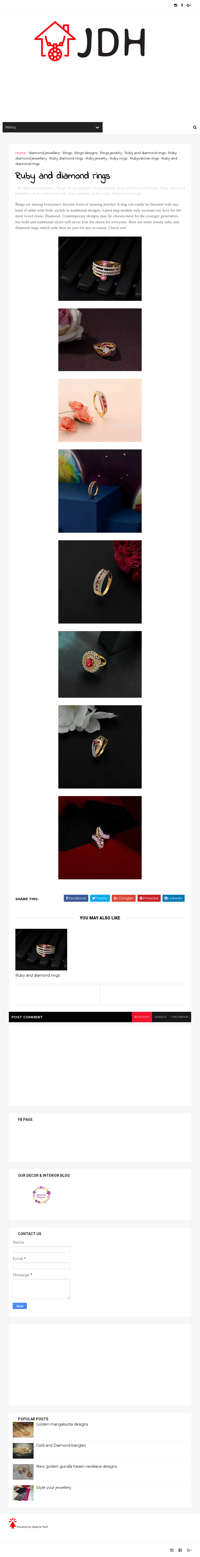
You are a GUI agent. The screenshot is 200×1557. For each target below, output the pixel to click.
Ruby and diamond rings (145, 153)
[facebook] (182, 5)
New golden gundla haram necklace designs (76, 1466)
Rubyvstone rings (144, 158)
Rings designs (85, 153)
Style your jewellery (53, 1487)
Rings (67, 153)
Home (20, 153)
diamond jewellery (44, 153)
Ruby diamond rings (66, 158)
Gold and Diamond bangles (61, 1445)
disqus (160, 1017)
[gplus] (189, 5)
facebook (180, 1017)
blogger (141, 1017)
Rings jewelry (111, 153)
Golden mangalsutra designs (62, 1424)
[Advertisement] (100, 78)
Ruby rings (118, 158)
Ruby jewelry (96, 158)
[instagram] (175, 5)
